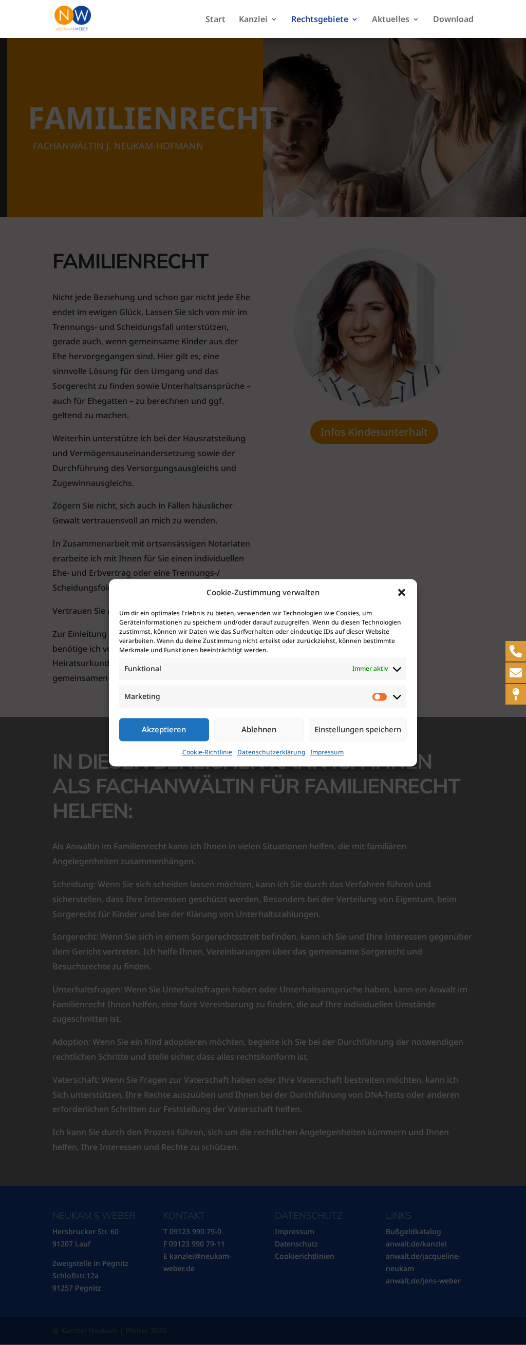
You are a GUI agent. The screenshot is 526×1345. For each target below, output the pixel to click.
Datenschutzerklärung (271, 752)
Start (215, 20)
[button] (402, 593)
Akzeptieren (164, 730)
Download (453, 20)
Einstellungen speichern (357, 730)
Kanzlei (253, 20)
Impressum (327, 752)
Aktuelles (390, 20)
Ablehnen (258, 730)
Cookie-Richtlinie (207, 752)
